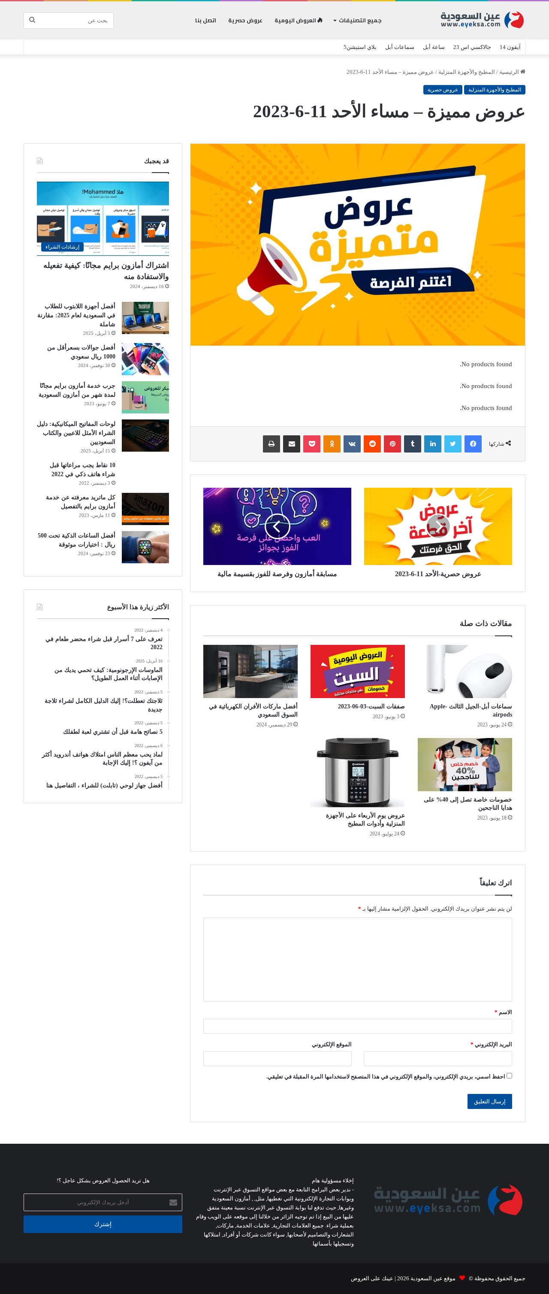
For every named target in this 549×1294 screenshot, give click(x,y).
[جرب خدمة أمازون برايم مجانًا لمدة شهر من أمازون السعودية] (145, 397)
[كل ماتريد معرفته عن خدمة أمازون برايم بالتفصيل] (145, 509)
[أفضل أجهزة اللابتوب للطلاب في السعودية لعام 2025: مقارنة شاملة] (145, 318)
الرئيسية (509, 72)
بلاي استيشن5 (360, 47)
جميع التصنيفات (360, 20)
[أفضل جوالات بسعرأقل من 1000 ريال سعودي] (145, 359)
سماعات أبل (399, 47)
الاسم (503, 1012)
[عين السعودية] (482, 20)
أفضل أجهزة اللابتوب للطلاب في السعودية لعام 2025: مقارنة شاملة (76, 315)
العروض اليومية (295, 20)
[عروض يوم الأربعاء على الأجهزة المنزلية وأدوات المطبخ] (358, 772)
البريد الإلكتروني (491, 1044)
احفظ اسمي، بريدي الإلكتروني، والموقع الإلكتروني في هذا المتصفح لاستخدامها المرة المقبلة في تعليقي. (385, 1076)
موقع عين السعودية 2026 (425, 1278)
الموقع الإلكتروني (332, 1044)
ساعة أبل (434, 47)
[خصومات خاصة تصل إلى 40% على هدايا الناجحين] (465, 764)
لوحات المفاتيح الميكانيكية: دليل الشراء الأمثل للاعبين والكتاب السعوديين (76, 433)
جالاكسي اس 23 (472, 47)
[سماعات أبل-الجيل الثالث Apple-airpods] (465, 671)
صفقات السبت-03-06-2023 (371, 706)
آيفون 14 (510, 47)
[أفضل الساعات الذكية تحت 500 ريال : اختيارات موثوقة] (145, 547)
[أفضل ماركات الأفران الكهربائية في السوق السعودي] (250, 671)
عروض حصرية (245, 20)
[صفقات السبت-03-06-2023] (358, 671)
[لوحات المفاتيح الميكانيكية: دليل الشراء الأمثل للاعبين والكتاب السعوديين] (145, 435)
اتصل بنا (205, 20)
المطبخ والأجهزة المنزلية (466, 72)
